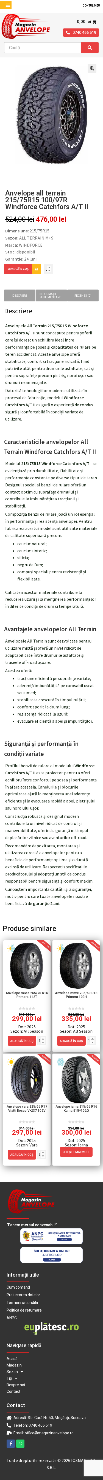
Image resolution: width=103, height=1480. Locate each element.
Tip (9, 1378)
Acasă (12, 1358)
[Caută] (90, 47)
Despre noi (16, 1385)
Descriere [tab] (19, 295)
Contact (13, 1391)
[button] (8, 5)
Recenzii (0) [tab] (82, 295)
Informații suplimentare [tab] (50, 295)
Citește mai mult (76, 1152)
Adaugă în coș (18, 269)
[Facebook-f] (11, 1444)
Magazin (14, 1365)
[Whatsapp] (20, 1444)
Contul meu (91, 5)
